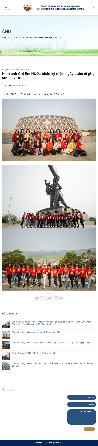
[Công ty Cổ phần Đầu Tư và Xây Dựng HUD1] (52, 7)
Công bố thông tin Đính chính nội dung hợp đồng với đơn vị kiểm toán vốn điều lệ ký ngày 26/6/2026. (52, 364)
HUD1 (24, 85)
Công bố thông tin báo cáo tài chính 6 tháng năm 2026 (36, 332)
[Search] (93, 7)
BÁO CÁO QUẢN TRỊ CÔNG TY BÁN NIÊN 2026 (34, 353)
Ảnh (6, 31)
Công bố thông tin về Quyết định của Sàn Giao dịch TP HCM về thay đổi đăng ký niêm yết (52, 342)
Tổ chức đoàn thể (21, 70)
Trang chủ (5, 38)
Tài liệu (9, 70)
